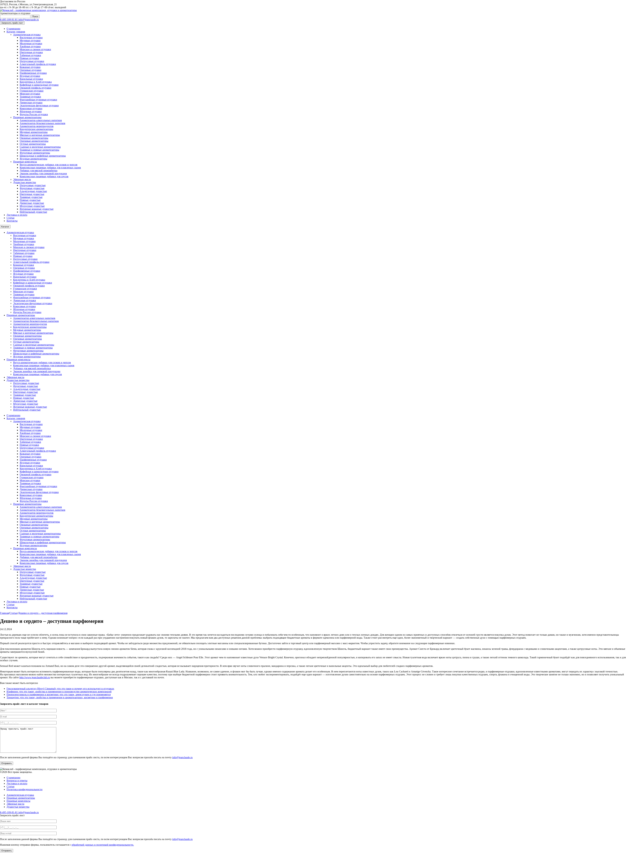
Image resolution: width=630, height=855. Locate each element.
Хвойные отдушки (30, 46)
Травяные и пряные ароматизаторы (39, 149)
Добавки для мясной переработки (38, 170)
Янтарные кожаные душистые (36, 209)
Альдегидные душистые (33, 191)
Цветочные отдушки (31, 52)
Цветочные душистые (32, 194)
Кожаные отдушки (30, 67)
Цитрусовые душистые (33, 185)
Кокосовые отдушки (31, 108)
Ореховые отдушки (30, 70)
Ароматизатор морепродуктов (36, 126)
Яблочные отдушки (31, 111)
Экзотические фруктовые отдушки (39, 105)
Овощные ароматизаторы (34, 138)
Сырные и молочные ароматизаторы (40, 146)
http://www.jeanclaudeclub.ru (34, 677)
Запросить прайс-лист (12, 23)
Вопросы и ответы (17, 780)
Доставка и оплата (17, 214)
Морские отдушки (30, 93)
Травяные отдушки (30, 96)
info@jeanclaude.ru (28, 19)
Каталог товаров (16, 31)
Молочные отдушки (31, 43)
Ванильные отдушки (31, 79)
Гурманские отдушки (31, 90)
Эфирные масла (22, 179)
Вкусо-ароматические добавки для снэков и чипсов (48, 164)
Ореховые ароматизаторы (34, 141)
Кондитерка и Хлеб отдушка (36, 81)
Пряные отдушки (29, 58)
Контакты (12, 220)
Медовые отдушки (30, 40)
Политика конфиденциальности (24, 789)
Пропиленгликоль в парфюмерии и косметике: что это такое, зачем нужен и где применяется (59, 694)
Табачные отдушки (30, 55)
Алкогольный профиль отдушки (38, 64)
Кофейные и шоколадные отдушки (39, 84)
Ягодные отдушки (30, 76)
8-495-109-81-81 (9, 19)
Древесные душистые (32, 203)
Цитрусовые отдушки (32, 61)
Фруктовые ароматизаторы (35, 152)
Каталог (5, 226)
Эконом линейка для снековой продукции (43, 173)
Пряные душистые (30, 200)
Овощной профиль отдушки (35, 87)
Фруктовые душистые (32, 188)
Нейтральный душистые (33, 212)
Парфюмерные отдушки (33, 73)
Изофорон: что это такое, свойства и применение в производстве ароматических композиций (59, 691)
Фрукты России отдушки (34, 114)
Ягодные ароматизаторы (33, 158)
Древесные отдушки (31, 102)
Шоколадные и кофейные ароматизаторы (43, 155)
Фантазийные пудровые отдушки (38, 99)
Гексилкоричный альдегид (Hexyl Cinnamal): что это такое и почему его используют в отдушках (60, 688)
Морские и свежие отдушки (35, 49)
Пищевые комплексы (25, 161)
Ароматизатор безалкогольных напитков (42, 123)
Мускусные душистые (32, 206)
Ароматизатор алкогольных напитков (41, 120)
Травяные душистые (31, 197)
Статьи (10, 217)
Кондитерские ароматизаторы (36, 129)
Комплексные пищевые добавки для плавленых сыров (50, 167)
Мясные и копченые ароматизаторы (40, 135)
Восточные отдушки (31, 37)
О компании (13, 28)
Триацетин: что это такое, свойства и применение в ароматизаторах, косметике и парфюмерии (60, 697)
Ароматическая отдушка (27, 34)
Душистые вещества (24, 182)
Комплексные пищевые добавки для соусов (44, 176)
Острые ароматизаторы (33, 144)
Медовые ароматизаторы (34, 132)
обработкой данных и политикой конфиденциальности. (103, 844)
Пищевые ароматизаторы (27, 117)
